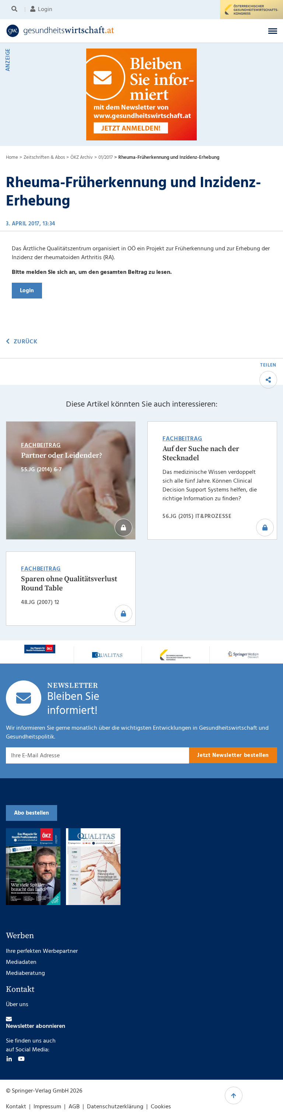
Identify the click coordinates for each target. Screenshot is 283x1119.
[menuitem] (15, 9)
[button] (272, 31)
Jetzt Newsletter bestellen (233, 755)
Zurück (25, 342)
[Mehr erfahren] (40, 649)
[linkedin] (9, 1059)
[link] (112, 31)
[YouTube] (21, 1059)
